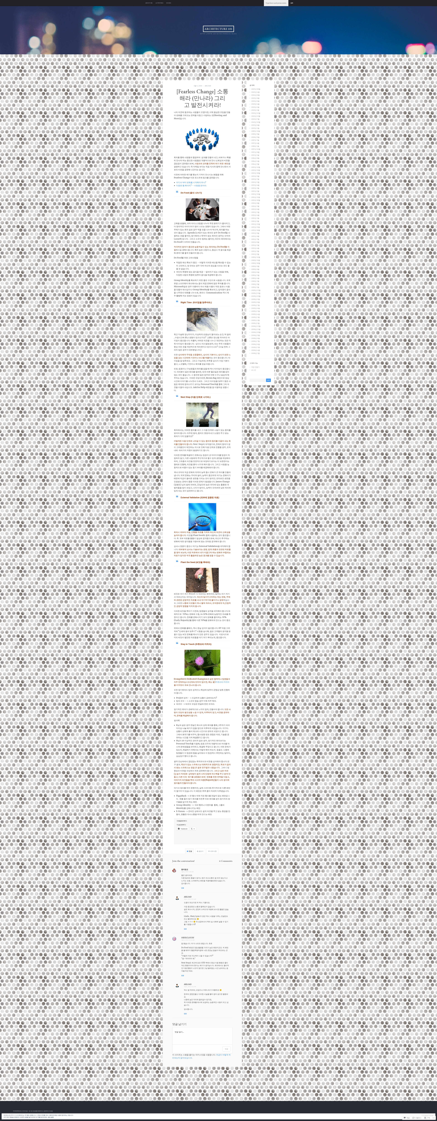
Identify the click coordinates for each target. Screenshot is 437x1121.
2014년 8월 (255, 158)
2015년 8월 (255, 152)
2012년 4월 (255, 215)
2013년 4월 (255, 185)
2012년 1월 (255, 221)
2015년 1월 (255, 155)
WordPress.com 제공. (20, 1111)
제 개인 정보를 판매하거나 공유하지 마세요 (41, 1111)
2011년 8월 (255, 236)
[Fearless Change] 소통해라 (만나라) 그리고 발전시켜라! (202, 98)
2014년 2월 (255, 164)
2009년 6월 (255, 308)
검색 (292, 3)
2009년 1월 (255, 323)
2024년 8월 (255, 95)
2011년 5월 (255, 245)
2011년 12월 (255, 224)
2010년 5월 (255, 275)
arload (208, 86)
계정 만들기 (255, 367)
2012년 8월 (255, 203)
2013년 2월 (255, 191)
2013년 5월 (255, 182)
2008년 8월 (255, 338)
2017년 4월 (255, 143)
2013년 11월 (255, 170)
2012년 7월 (255, 206)
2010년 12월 (255, 257)
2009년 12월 (255, 290)
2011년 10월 (255, 230)
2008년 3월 (255, 353)
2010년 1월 (255, 287)
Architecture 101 (218, 29)
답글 (182, 888)
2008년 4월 (255, 350)
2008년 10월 (255, 332)
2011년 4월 (255, 248)
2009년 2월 (255, 320)
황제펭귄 (184, 869)
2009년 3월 (255, 317)
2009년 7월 (255, 305)
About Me (148, 3)
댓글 (226, 1049)
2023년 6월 (255, 101)
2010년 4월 (255, 278)
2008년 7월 (255, 341)
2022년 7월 (255, 119)
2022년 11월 (255, 116)
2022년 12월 (255, 113)
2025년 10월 (255, 89)
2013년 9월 (255, 176)
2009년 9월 (255, 299)
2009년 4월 (255, 314)
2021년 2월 (255, 128)
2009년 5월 (255, 311)
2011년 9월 (255, 233)
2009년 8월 (255, 302)
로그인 (253, 370)
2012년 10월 (255, 200)
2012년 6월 (255, 209)
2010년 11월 (255, 260)
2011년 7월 (255, 239)
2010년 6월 (255, 272)
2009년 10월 (255, 296)
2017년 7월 (255, 140)
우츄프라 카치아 (222, 682)
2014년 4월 (255, 161)
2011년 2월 (255, 254)
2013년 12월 (255, 167)
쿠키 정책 (51, 1117)
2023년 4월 (255, 104)
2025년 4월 (255, 92)
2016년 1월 (255, 146)
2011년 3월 (255, 251)
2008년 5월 (255, 347)
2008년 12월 (255, 326)
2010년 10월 (255, 263)
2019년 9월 (255, 134)
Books (168, 3)
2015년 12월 (255, 149)
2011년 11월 (255, 227)
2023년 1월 (255, 110)
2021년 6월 (255, 125)
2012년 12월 (255, 194)
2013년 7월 (255, 179)
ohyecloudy (187, 938)
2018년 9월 (255, 137)
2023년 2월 (255, 107)
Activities (159, 3)
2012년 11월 (255, 197)
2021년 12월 (255, 122)
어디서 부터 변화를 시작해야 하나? (191, 182)
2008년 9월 (255, 335)
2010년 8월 (255, 269)
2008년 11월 (255, 329)
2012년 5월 (255, 212)
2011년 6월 (255, 242)
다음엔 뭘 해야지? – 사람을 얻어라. (191, 185)
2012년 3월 (255, 218)
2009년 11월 (255, 293)
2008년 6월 (255, 344)
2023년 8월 (255, 98)
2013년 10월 (255, 173)
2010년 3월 (255, 281)
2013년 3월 (255, 188)
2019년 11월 (255, 131)
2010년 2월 (255, 284)
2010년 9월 (255, 266)
